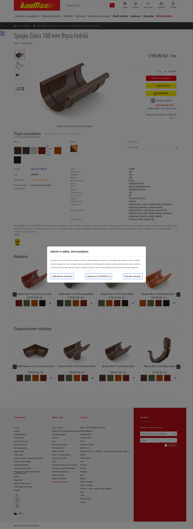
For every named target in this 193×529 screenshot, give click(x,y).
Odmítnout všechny (62, 276)
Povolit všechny (133, 276)
